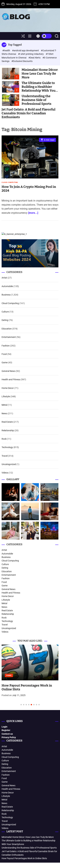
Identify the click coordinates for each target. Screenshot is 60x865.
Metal (4, 405)
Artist (4, 277)
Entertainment (9, 337)
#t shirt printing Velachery (31, 54)
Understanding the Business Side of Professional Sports (36, 100)
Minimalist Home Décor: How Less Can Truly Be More (40, 73)
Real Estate (7, 422)
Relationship (8, 430)
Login (4, 726)
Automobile (7, 286)
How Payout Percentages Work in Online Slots (24, 858)
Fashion (6, 345)
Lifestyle (6, 396)
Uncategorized (9, 464)
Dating (5, 320)
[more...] (33, 212)
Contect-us (7, 734)
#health (6, 50)
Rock (4, 439)
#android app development (25, 50)
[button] (6, 678)
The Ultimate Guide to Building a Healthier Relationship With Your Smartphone (39, 88)
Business (6, 294)
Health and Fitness (11, 379)
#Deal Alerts (34, 57)
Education (7, 328)
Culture (5, 311)
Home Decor (8, 388)
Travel (5, 456)
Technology (7, 447)
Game (5, 362)
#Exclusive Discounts (22, 61)
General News (8, 371)
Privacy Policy (9, 737)
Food (4, 354)
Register (6, 730)
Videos (5, 472)
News (4, 413)
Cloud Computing (10, 182)
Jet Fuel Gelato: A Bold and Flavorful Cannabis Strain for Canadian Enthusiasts (28, 113)
